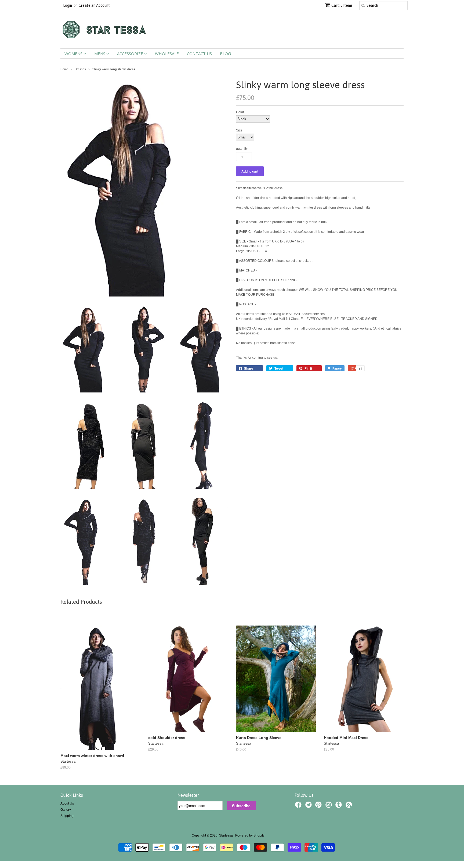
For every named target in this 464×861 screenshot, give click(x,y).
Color (240, 112)
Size (239, 130)
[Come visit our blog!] (339, 806)
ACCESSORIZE (130, 53)
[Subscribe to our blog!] (350, 806)
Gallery (65, 810)
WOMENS (74, 53)
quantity (242, 149)
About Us (67, 803)
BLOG (225, 53)
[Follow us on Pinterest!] (319, 806)
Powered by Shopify (249, 835)
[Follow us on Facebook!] (299, 806)
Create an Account (94, 5)
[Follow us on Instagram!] (329, 806)
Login (67, 5)
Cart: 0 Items (342, 5)
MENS (100, 53)
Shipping (67, 816)
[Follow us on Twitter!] (309, 806)
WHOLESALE (167, 53)
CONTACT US (199, 53)
